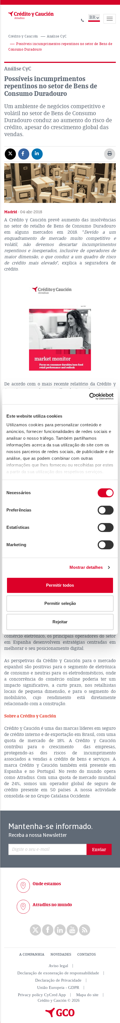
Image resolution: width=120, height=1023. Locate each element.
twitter (35, 930)
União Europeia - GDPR (58, 987)
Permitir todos (60, 585)
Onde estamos (47, 884)
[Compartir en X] (10, 154)
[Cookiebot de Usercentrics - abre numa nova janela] (89, 396)
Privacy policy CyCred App (42, 995)
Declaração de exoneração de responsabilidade (58, 973)
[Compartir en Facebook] (24, 154)
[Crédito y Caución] (30, 15)
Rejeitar (60, 621)
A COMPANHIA (31, 954)
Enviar (99, 850)
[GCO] (60, 1016)
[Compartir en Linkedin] (37, 154)
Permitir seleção (60, 603)
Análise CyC (57, 36)
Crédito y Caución (23, 36)
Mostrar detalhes (86, 567)
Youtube (72, 930)
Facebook (48, 930)
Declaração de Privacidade (58, 980)
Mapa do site (87, 995)
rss (84, 930)
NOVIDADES (61, 954)
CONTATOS (86, 954)
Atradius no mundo (52, 905)
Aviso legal (58, 965)
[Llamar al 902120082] (83, 19)
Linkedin (60, 930)
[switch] (106, 510)
